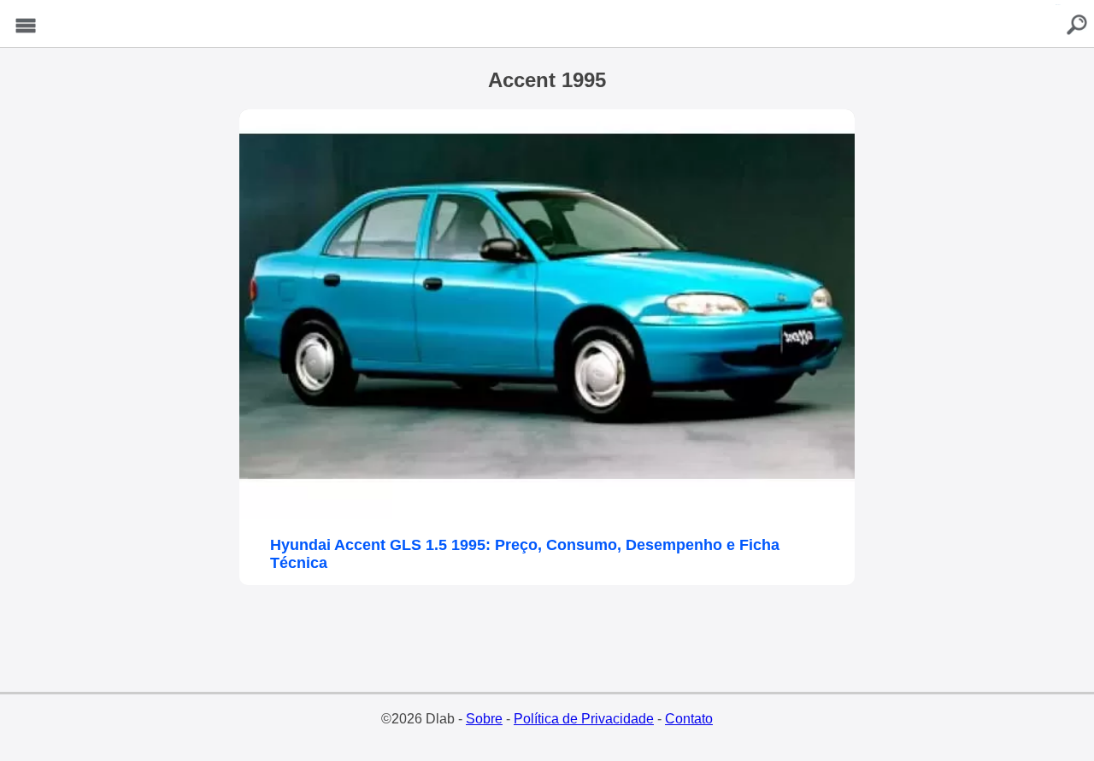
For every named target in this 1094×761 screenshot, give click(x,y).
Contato (689, 718)
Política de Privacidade (584, 718)
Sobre (484, 718)
